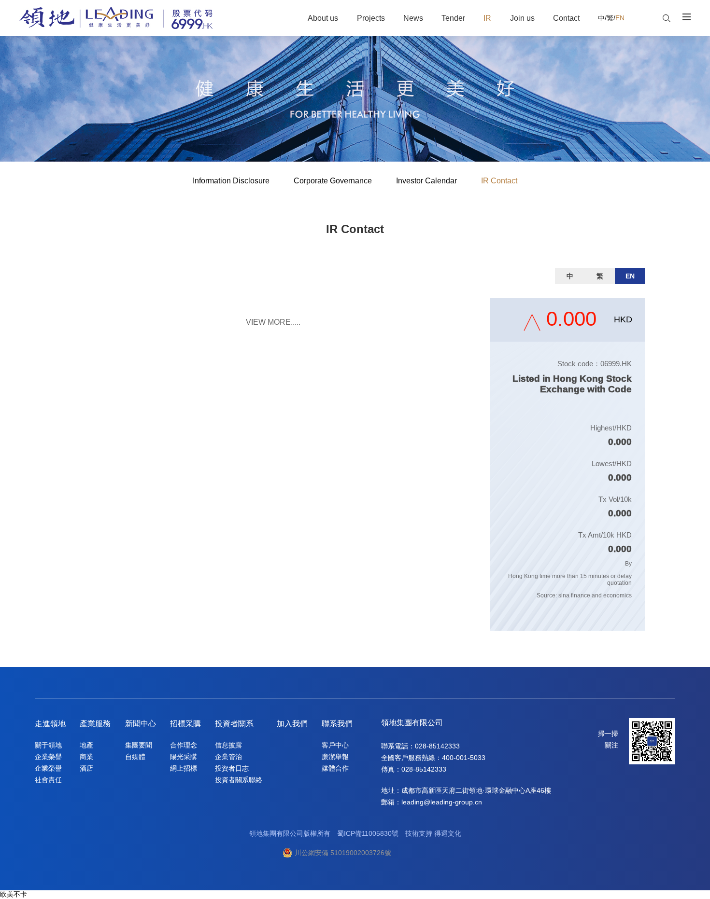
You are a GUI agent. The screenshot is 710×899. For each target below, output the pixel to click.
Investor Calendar (426, 181)
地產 (86, 745)
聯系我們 (337, 723)
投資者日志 (232, 768)
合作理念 (183, 745)
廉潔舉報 (335, 757)
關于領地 (48, 745)
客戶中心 (335, 745)
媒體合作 (335, 768)
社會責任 (48, 780)
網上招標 (183, 768)
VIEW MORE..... (273, 322)
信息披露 (228, 745)
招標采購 (185, 723)
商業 (86, 757)
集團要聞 (138, 745)
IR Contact (499, 181)
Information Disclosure (231, 181)
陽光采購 (183, 757)
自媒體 (135, 757)
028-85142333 (437, 746)
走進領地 (50, 723)
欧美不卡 (13, 894)
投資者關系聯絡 (238, 780)
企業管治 (228, 757)
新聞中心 (140, 723)
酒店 (86, 768)
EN (620, 18)
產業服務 (95, 723)
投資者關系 (234, 723)
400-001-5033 (463, 757)
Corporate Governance (333, 181)
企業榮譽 (48, 757)
